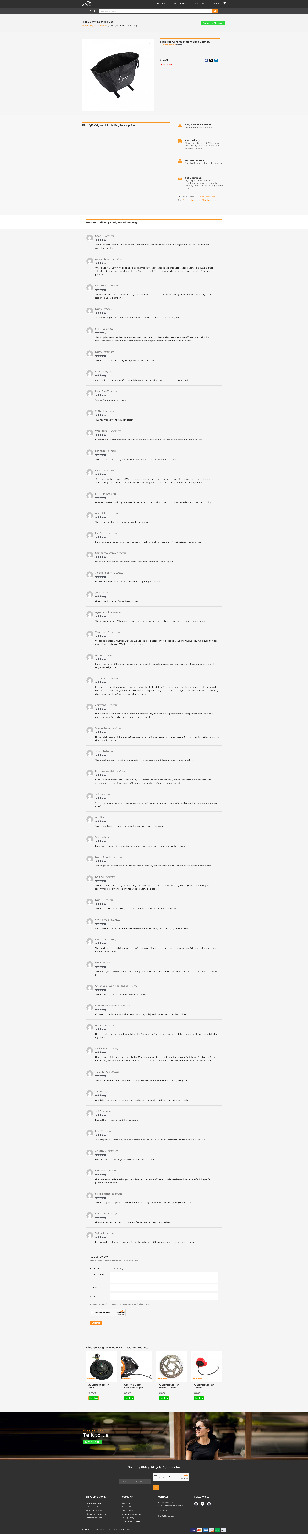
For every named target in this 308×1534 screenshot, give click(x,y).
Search (215, 10)
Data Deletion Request (131, 1521)
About (204, 4)
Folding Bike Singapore (96, 1507)
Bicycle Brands (179, 4)
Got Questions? (193, 178)
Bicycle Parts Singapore (96, 1514)
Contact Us (127, 1507)
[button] (167, 4)
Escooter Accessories (192, 200)
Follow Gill (201, 1497)
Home (85, 25)
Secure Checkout (194, 160)
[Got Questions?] (180, 178)
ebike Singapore (96, 1497)
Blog (195, 4)
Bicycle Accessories (98, 25)
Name (93, 1287)
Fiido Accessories (209, 200)
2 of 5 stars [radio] (114, 1269)
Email (93, 1296)
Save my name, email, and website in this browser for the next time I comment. (120, 1304)
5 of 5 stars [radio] (123, 1269)
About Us (126, 1503)
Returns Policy (128, 1510)
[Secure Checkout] (180, 161)
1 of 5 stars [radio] (111, 1269)
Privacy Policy (128, 1518)
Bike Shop (161, 4)
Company (127, 1497)
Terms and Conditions (131, 1514)
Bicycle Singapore (93, 1503)
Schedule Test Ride (94, 1518)
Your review (97, 1273)
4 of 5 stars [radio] (120, 1269)
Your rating (97, 1268)
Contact (215, 4)
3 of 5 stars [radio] (117, 1269)
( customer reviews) (168, 45)
